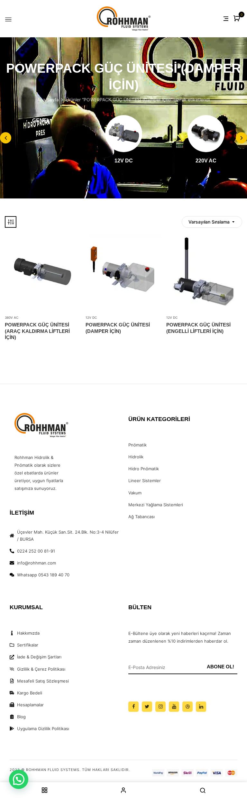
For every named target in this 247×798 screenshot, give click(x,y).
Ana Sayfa (48, 99)
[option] (41, 121)
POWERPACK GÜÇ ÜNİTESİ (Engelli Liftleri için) (198, 328)
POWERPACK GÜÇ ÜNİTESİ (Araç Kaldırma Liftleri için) (37, 331)
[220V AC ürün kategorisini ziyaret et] (206, 133)
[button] (237, 19)
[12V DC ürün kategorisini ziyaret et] (123, 133)
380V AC (11, 317)
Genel (41, 120)
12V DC (123, 160)
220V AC (206, 160)
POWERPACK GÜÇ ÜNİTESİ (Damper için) (118, 328)
